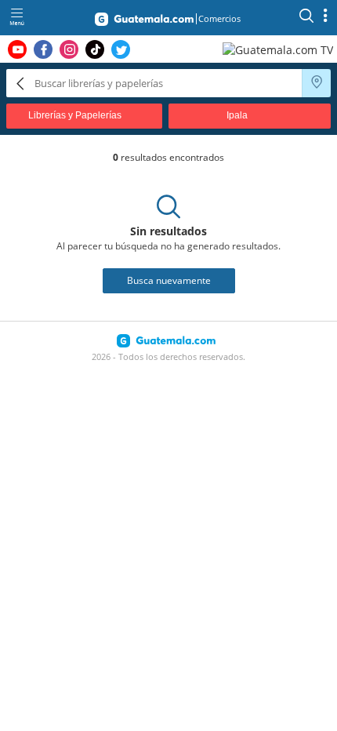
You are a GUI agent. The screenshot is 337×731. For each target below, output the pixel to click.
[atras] (20, 82)
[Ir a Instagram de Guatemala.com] (69, 49)
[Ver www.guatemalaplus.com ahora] (280, 49)
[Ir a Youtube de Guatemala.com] (17, 49)
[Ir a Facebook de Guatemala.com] (43, 49)
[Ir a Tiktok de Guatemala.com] (94, 49)
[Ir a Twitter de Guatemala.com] (120, 49)
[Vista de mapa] (317, 83)
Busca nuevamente (169, 280)
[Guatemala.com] (144, 22)
